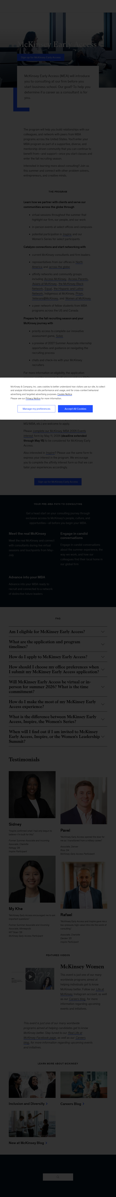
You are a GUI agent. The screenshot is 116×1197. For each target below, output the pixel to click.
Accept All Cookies (75, 408)
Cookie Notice (64, 394)
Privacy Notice (33, 398)
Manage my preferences (36, 408)
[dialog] (58, 399)
